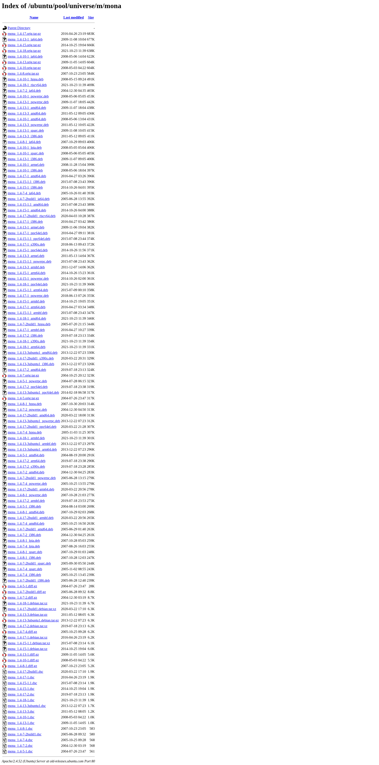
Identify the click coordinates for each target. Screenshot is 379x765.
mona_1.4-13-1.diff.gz (23, 654)
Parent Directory (19, 28)
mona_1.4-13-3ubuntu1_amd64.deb (32, 352)
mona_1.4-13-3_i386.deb (25, 136)
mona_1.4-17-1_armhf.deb (26, 330)
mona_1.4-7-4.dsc (20, 740)
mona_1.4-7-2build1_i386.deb (29, 580)
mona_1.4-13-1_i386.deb (25, 159)
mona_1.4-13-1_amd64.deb (27, 108)
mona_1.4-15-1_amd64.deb (27, 210)
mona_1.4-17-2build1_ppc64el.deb (32, 427)
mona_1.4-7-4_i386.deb (24, 575)
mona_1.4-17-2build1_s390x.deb (31, 358)
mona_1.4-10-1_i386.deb (25, 170)
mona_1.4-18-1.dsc (21, 700)
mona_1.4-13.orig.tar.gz (24, 62)
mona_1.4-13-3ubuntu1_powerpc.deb (34, 421)
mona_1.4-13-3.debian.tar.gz (27, 614)
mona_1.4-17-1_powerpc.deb (28, 296)
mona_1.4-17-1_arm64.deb (26, 307)
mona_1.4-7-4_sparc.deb (25, 569)
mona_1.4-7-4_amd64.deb (26, 523)
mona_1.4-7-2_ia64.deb (24, 90)
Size (91, 17)
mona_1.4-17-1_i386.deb (25, 221)
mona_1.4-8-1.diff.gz (22, 666)
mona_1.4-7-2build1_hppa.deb (29, 324)
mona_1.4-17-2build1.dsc (25, 671)
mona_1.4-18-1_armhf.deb (26, 438)
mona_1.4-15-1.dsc (21, 689)
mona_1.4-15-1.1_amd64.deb (28, 204)
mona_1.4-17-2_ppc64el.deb (28, 387)
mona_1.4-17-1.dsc (21, 677)
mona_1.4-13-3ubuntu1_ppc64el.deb (33, 392)
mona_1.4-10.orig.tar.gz (24, 68)
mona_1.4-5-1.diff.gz (22, 586)
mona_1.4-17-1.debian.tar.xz (27, 637)
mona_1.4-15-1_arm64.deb (26, 273)
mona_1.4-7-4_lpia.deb (24, 546)
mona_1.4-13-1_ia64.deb (25, 39)
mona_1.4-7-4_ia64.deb (24, 193)
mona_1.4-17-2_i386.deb (25, 335)
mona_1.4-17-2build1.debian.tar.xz (32, 609)
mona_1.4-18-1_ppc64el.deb (28, 284)
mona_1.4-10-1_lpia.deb (25, 147)
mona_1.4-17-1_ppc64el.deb (28, 233)
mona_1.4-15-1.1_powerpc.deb (29, 261)
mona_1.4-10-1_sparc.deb (26, 153)
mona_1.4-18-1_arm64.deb (26, 347)
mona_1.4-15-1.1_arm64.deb (28, 290)
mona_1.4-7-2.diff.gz (22, 597)
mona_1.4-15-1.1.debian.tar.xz (29, 643)
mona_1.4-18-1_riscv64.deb (27, 85)
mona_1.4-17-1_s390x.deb (26, 244)
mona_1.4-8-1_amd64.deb (26, 512)
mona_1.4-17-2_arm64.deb (26, 461)
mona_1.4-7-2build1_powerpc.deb (32, 478)
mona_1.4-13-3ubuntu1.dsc (27, 706)
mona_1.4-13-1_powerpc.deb (28, 102)
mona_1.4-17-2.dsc (21, 694)
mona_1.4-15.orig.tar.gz (24, 45)
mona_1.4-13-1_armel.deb (26, 227)
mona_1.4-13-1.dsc (21, 723)
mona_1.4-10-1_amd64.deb (27, 119)
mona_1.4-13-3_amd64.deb (27, 113)
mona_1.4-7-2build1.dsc (24, 734)
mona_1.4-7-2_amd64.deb (26, 472)
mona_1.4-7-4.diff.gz (22, 632)
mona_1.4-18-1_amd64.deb (27, 318)
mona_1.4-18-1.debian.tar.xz (27, 603)
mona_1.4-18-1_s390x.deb (26, 341)
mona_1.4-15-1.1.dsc (22, 683)
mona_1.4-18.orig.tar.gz (24, 51)
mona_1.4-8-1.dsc (20, 728)
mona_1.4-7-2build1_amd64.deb (30, 529)
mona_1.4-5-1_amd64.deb (26, 455)
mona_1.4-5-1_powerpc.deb (27, 381)
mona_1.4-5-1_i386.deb (24, 506)
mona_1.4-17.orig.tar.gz (24, 33)
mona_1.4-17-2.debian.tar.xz (27, 626)
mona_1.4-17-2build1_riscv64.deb (31, 216)
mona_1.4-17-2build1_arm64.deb (31, 489)
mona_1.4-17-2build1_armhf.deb (31, 518)
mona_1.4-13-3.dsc (21, 711)
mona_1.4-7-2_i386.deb (24, 535)
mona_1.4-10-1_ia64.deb (25, 56)
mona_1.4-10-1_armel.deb (26, 164)
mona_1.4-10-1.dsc (21, 717)
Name (34, 17)
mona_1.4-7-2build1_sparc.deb (29, 563)
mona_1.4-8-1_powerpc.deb (27, 495)
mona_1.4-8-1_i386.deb (24, 558)
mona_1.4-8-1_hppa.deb (25, 404)
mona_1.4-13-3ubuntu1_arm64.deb (32, 449)
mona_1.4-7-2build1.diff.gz (27, 592)
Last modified (73, 17)
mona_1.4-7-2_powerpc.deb (27, 409)
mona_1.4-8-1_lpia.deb (24, 540)
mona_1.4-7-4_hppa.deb (25, 432)
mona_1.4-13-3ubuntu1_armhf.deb (32, 444)
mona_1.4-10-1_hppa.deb (25, 79)
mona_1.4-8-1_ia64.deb (24, 142)
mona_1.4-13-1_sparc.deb (26, 130)
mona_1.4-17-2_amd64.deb (27, 370)
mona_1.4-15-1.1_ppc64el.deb (29, 239)
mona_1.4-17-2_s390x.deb (26, 466)
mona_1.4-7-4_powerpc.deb (27, 483)
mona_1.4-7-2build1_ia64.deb (29, 199)
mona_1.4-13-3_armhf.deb (26, 267)
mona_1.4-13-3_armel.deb (26, 256)
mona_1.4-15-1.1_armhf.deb (27, 313)
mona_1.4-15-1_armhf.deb (26, 301)
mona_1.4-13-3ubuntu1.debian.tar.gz (33, 620)
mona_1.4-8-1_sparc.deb (25, 552)
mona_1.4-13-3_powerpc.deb (28, 125)
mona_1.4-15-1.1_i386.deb (26, 182)
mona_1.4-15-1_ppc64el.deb (28, 250)
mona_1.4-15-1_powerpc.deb (28, 278)
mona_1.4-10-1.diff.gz (23, 660)
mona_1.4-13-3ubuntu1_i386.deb (31, 364)
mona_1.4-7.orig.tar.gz (23, 375)
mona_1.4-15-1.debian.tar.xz (27, 649)
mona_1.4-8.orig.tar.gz (23, 73)
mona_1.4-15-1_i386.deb (25, 187)
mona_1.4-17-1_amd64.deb (27, 176)
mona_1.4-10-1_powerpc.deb (28, 96)
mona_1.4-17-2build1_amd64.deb (31, 415)
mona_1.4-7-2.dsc (20, 745)
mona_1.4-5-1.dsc (20, 751)
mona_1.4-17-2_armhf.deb (26, 501)
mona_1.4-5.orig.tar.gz (23, 398)
